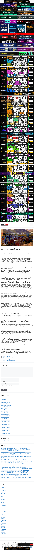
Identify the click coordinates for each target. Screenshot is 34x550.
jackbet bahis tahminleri (28, 452)
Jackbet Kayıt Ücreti (4, 414)
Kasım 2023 (3, 515)
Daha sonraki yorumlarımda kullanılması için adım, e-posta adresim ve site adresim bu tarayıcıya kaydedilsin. (17, 386)
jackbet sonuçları (19, 471)
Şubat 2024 (3, 511)
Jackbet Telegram (10, 472)
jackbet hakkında (26, 462)
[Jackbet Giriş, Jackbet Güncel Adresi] (4, 224)
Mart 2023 (3, 527)
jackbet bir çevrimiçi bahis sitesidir (5, 453)
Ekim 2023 (3, 517)
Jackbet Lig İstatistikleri (5, 426)
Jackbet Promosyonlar (6, 356)
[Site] (17, 57)
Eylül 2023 (3, 518)
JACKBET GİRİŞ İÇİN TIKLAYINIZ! (17, 34)
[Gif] (17, 93)
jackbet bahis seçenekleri (12, 452)
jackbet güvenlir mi (20, 462)
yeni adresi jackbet (13, 478)
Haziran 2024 (3, 505)
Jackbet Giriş (3, 399)
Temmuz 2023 (3, 521)
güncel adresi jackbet (21, 449)
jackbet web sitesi (12, 474)
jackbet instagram (24, 463)
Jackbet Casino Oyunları (5, 456)
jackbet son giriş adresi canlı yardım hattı (6, 471)
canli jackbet (16, 448)
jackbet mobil (11, 467)
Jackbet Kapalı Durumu (5, 433)
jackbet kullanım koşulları (24, 466)
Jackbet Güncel (20, 461)
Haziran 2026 (3, 487)
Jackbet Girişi (13, 461)
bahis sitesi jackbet (10, 448)
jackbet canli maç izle (4, 454)
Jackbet (6, 298)
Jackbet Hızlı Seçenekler (5, 430)
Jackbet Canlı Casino (11, 454)
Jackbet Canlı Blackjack (5, 424)
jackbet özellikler (3, 477)
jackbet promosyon (4, 470)
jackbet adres (9, 450)
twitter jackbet (7, 478)
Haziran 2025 (3, 490)
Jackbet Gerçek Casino (5, 402)
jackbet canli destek (24, 453)
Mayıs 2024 (3, 506)
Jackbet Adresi (4, 397)
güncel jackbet (27, 449)
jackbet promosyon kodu (13, 470)
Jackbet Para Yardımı (5, 411)
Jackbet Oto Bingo (4, 403)
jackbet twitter (5, 474)
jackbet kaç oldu (4, 466)
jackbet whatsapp (24, 474)
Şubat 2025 (3, 493)
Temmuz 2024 (3, 503)
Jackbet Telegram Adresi (5, 415)
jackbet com (4, 457)
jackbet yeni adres (4, 475)
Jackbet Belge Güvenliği (5, 427)
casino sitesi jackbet (23, 448)
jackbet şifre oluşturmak (16, 477)
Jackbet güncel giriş (13, 462)
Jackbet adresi (16, 450)
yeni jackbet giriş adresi (21, 478)
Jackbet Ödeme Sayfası (5, 412)
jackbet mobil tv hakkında (17, 467)
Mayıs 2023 (3, 524)
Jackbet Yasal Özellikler (5, 421)
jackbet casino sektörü (11, 456)
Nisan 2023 (3, 526)
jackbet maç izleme (4, 467)
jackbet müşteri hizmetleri (6, 468)
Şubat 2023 (3, 529)
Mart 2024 (3, 509)
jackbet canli (17, 453)
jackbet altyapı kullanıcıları (22, 450)
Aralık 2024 (3, 496)
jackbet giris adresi (5, 459)
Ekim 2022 (3, 535)
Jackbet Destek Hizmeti (5, 406)
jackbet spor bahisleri (25, 471)
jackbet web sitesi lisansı (18, 474)
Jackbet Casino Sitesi (21, 456)
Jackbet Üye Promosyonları (6, 405)
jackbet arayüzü (27, 450)
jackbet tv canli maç (17, 472)
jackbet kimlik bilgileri (11, 466)
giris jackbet (10, 449)
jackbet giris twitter (14, 459)
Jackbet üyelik (9, 477)
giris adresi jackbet (4, 449)
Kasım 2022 (3, 533)
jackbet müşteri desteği (23, 467)
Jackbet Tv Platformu (5, 408)
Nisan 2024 (3, 508)
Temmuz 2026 (3, 486)
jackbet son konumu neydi (14, 471)
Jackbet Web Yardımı (5, 417)
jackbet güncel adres (28, 461)
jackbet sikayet (20, 470)
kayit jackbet (28, 477)
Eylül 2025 (3, 489)
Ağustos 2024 (3, 502)
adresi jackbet (3, 448)
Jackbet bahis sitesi (20, 452)
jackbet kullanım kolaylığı (18, 466)
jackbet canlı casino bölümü (19, 454)
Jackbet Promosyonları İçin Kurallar (9, 360)
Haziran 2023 (3, 523)
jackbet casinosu (29, 456)
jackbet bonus (12, 453)
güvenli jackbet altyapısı (4, 450)
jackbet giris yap (22, 459)
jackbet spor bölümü (3, 472)
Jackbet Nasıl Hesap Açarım (8, 359)
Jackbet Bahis (4, 452)
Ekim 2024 (3, 499)
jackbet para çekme (27, 468)
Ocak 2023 (3, 530)
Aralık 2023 (3, 514)
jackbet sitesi (26, 470)
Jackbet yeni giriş (19, 475)
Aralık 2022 (3, 532)
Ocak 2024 (3, 512)
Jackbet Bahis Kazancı (5, 409)
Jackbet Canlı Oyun (4, 423)
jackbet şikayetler (21, 477)
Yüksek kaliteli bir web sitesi (8, 357)
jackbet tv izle (23, 472)
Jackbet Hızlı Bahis (4, 418)
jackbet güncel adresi (5, 462)
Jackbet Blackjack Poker (5, 420)
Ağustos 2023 (3, 520)
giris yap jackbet (15, 449)
